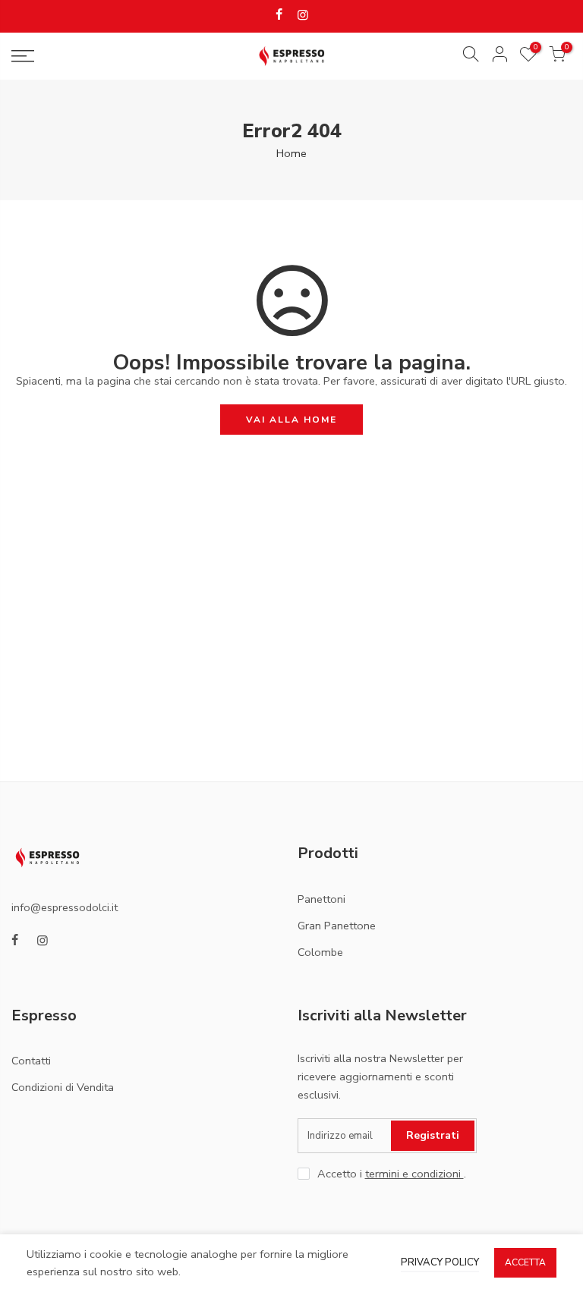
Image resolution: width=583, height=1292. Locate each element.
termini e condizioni (414, 1173)
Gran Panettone (337, 925)
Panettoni (321, 899)
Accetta (525, 1262)
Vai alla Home (291, 419)
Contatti (31, 1060)
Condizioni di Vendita (62, 1087)
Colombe (320, 952)
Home (291, 153)
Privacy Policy (440, 1262)
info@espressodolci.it (64, 907)
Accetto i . (391, 1173)
